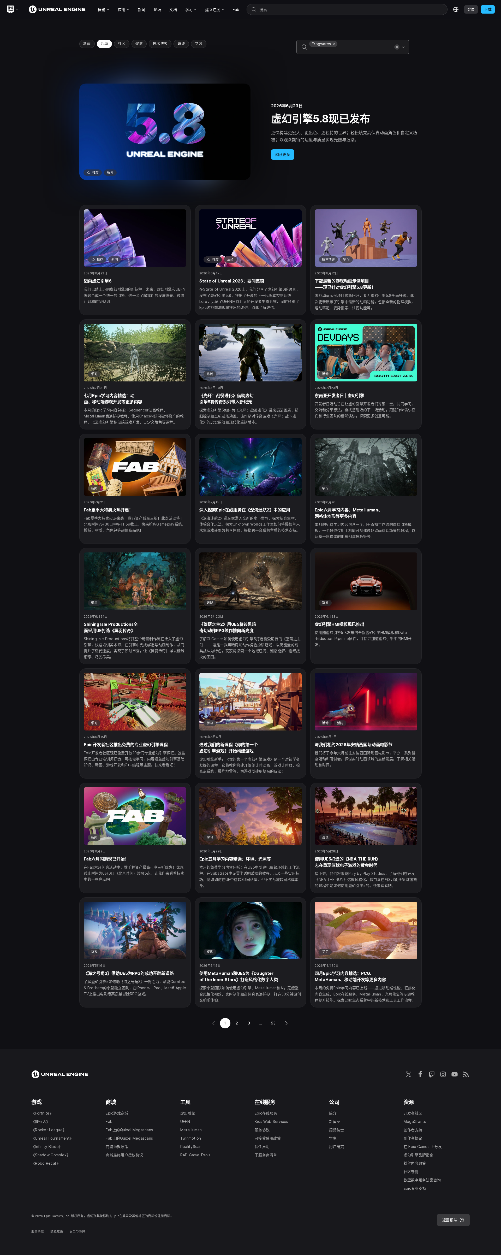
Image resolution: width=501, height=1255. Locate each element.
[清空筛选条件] (396, 47)
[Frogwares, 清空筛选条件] (334, 44)
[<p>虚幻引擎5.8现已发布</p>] (250, 132)
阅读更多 (282, 154)
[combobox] (350, 50)
